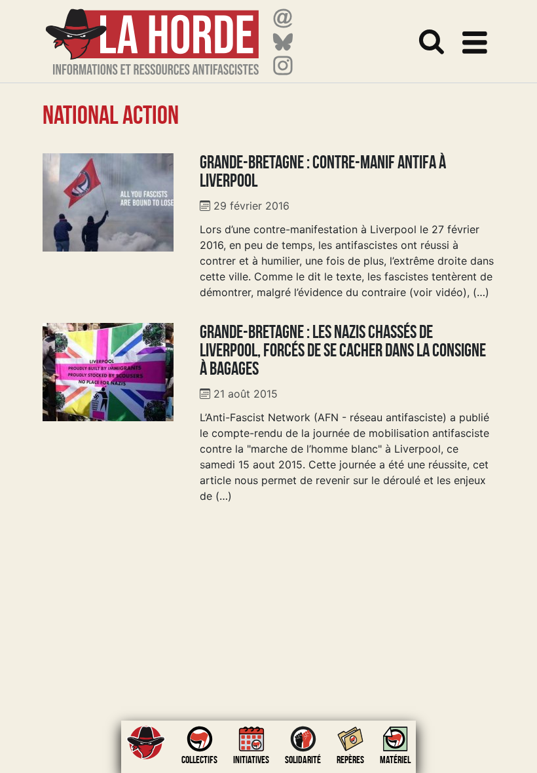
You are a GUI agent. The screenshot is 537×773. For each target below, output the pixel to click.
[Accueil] (152, 34)
